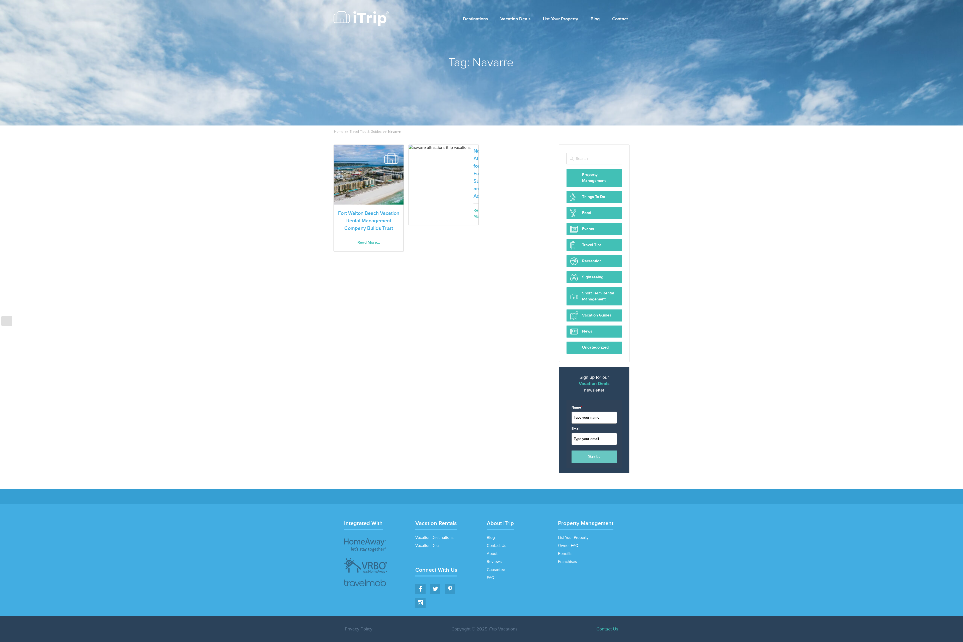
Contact (620, 19)
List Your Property (560, 19)
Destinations (475, 19)
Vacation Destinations (434, 537)
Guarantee (496, 569)
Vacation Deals (515, 19)
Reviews (494, 561)
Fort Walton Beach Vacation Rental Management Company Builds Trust (368, 220)
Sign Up (594, 457)
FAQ (490, 577)
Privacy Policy (358, 629)
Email (577, 429)
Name (577, 407)
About (492, 553)
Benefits (565, 553)
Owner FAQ (568, 545)
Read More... (368, 242)
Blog (595, 19)
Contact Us (496, 545)
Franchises (567, 561)
